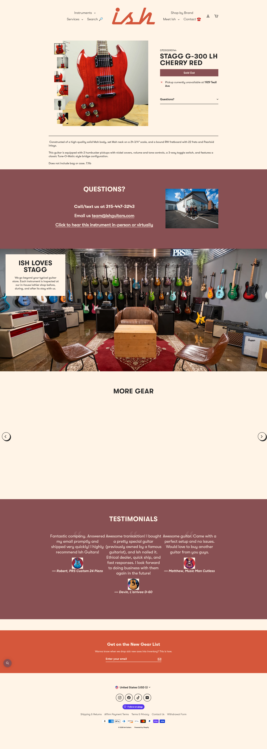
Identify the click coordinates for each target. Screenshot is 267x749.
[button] (7, 663)
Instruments (83, 13)
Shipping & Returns (91, 714)
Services (73, 19)
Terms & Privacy (140, 714)
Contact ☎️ (192, 19)
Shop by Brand (182, 13)
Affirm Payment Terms (116, 714)
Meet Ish (170, 19)
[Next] (262, 436)
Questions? (167, 99)
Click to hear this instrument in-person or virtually (104, 224)
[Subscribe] (159, 659)
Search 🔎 (95, 19)
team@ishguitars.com (113, 215)
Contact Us (158, 714)
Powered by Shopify (141, 727)
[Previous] (6, 436)
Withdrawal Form (176, 714)
